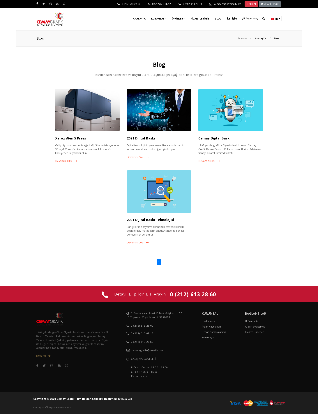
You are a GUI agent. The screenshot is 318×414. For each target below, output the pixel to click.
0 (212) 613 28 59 (192, 4)
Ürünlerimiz (251, 321)
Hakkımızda (208, 321)
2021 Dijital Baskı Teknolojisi (150, 219)
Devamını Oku (64, 161)
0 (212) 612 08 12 (161, 4)
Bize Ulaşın (208, 337)
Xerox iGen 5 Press (70, 138)
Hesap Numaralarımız (214, 332)
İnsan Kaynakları (211, 326)
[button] (250, 18)
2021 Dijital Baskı (141, 138)
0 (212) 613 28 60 (131, 4)
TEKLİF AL (251, 4)
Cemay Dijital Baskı (214, 138)
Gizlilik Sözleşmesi (255, 326)
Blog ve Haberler (254, 332)
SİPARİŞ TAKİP (271, 4)
